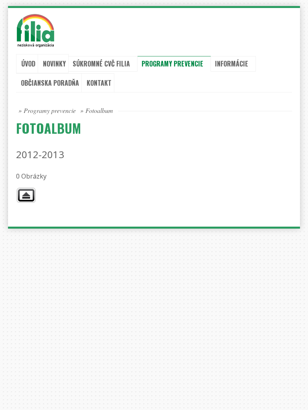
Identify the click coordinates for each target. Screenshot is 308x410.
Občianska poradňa (50, 83)
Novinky (54, 63)
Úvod (28, 63)
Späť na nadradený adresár (26, 195)
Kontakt (99, 83)
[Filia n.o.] (27, 30)
